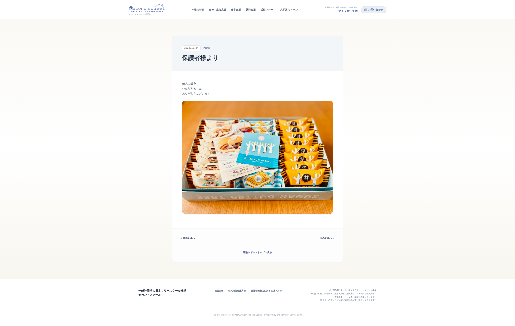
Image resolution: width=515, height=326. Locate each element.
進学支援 (236, 9)
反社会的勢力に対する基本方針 (266, 290)
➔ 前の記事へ (187, 238)
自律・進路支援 (217, 9)
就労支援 (251, 9)
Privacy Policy (269, 314)
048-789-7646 (348, 10)
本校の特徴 (198, 9)
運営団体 (219, 290)
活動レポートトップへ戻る (257, 252)
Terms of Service (289, 314)
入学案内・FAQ (289, 9)
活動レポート (268, 9)
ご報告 (206, 48)
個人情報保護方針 (237, 290)
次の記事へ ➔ (327, 238)
